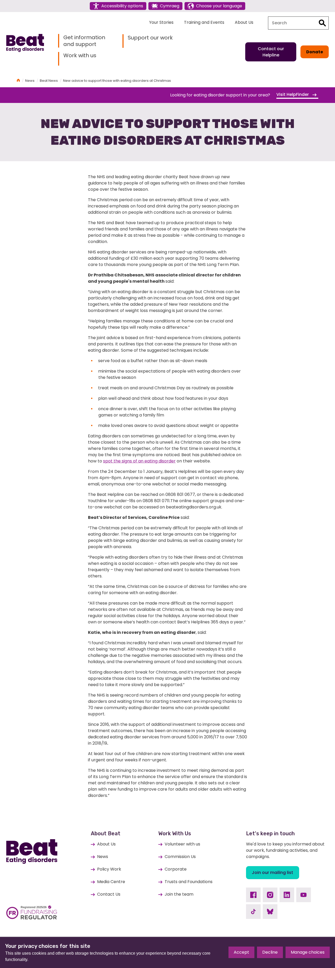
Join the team (179, 894)
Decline (270, 952)
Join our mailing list (272, 873)
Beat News (49, 80)
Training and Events (204, 22)
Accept (241, 952)
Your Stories (161, 22)
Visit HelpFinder (293, 94)
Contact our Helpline (271, 52)
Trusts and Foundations (189, 882)
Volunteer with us (182, 844)
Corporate (176, 869)
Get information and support (84, 41)
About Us (244, 22)
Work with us (79, 55)
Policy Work (109, 869)
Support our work (150, 37)
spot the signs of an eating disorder (139, 461)
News (30, 80)
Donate (314, 52)
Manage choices (308, 952)
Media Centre (111, 882)
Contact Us (108, 894)
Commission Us (180, 857)
